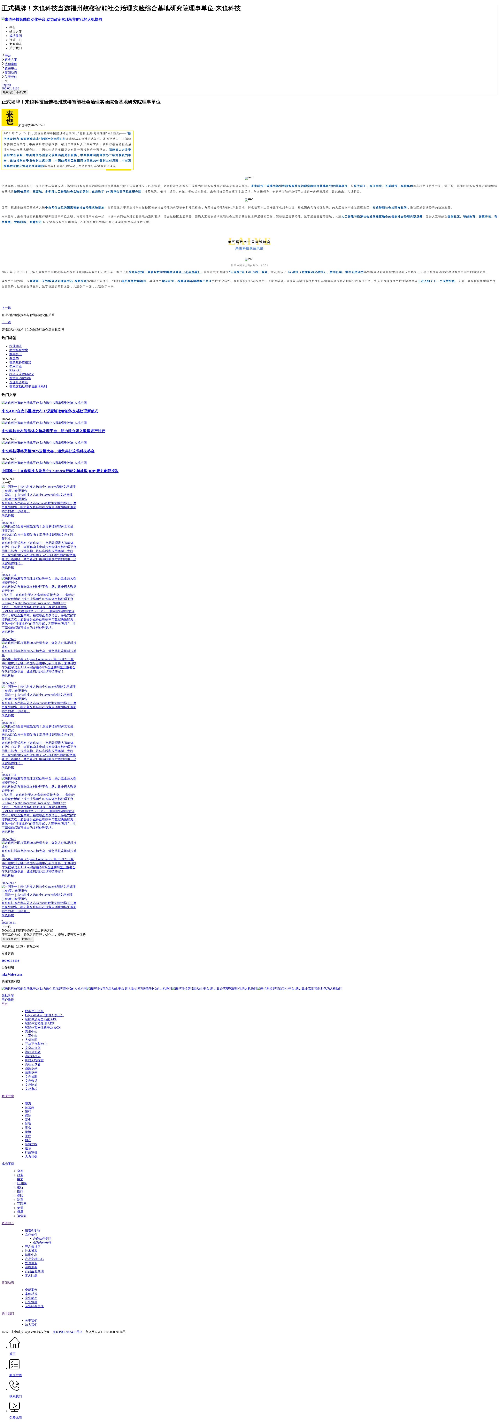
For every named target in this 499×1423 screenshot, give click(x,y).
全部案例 (31, 1289)
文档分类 (31, 1080)
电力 (28, 1103)
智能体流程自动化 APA (41, 1019)
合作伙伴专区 (42, 1238)
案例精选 (31, 1294)
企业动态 (31, 1298)
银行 (28, 1111)
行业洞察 (31, 1302)
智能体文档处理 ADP (39, 1023)
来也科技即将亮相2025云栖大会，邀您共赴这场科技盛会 (48, 451)
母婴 (20, 1212)
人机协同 (31, 1039)
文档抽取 (31, 1076)
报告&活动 (32, 1230)
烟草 (28, 1148)
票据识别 (31, 1072)
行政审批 (31, 1152)
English (6, 85)
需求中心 (31, 1031)
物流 (28, 1132)
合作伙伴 (31, 1234)
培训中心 (31, 1255)
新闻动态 (11, 72)
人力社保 (31, 1156)
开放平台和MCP (36, 1044)
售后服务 (31, 1263)
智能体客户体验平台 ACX (43, 1027)
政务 (20, 1175)
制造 (28, 1123)
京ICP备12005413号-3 (69, 1332)
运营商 (29, 1107)
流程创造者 (33, 1052)
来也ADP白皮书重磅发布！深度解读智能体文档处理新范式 (50, 411)
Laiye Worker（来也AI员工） (44, 1015)
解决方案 (11, 59)
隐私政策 (8, 995)
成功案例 (11, 64)
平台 (8, 55)
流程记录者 (33, 1064)
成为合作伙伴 (42, 1242)
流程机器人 (33, 1056)
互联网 (22, 1203)
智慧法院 (31, 1144)
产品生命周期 (34, 1271)
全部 (20, 1171)
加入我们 (31, 1324)
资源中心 (11, 68)
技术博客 (31, 1250)
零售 (28, 1128)
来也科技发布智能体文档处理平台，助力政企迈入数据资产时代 (53, 431)
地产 (28, 1140)
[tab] (249, 55)
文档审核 (31, 1089)
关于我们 (11, 77)
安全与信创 (33, 1048)
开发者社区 (33, 1246)
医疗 (28, 1136)
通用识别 (31, 1068)
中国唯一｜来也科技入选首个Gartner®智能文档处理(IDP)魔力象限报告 (60, 471)
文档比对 (31, 1084)
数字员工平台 (34, 1011)
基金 (28, 1119)
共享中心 (31, 1035)
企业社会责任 (34, 1306)
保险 (28, 1115)
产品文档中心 (34, 1259)
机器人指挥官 (34, 1060)
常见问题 (31, 1275)
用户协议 (8, 999)
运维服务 (31, 1267)
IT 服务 (22, 1183)
